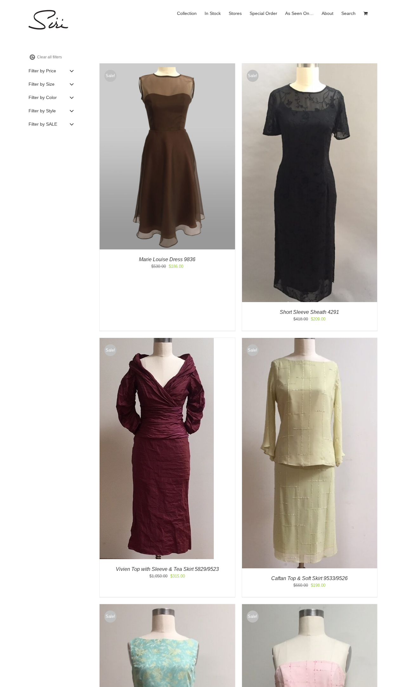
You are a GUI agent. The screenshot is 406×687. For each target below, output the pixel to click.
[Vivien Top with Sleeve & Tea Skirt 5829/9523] (157, 341)
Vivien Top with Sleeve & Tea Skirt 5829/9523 (167, 569)
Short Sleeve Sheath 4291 (309, 312)
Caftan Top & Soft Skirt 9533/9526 (309, 578)
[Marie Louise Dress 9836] (167, 66)
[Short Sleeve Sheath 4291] (309, 66)
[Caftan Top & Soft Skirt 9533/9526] (309, 341)
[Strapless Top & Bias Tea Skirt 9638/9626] (309, 607)
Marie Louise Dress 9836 (167, 259)
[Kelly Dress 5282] (167, 607)
